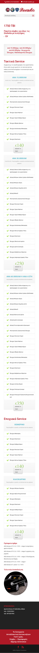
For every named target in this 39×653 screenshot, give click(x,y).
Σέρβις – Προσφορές (18, 639)
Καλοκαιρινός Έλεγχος (23, 52)
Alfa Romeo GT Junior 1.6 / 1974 (13, 564)
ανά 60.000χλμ (14, 50)
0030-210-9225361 (12, 2)
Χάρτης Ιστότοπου (18, 642)
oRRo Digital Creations (19, 650)
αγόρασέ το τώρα (18, 150)
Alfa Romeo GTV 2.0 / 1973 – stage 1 (15, 561)
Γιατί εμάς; (18, 637)
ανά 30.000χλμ (25, 48)
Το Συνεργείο (18, 632)
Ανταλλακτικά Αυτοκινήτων (18, 634)
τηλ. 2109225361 (9, 611)
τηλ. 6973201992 (9, 613)
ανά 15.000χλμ (13, 48)
